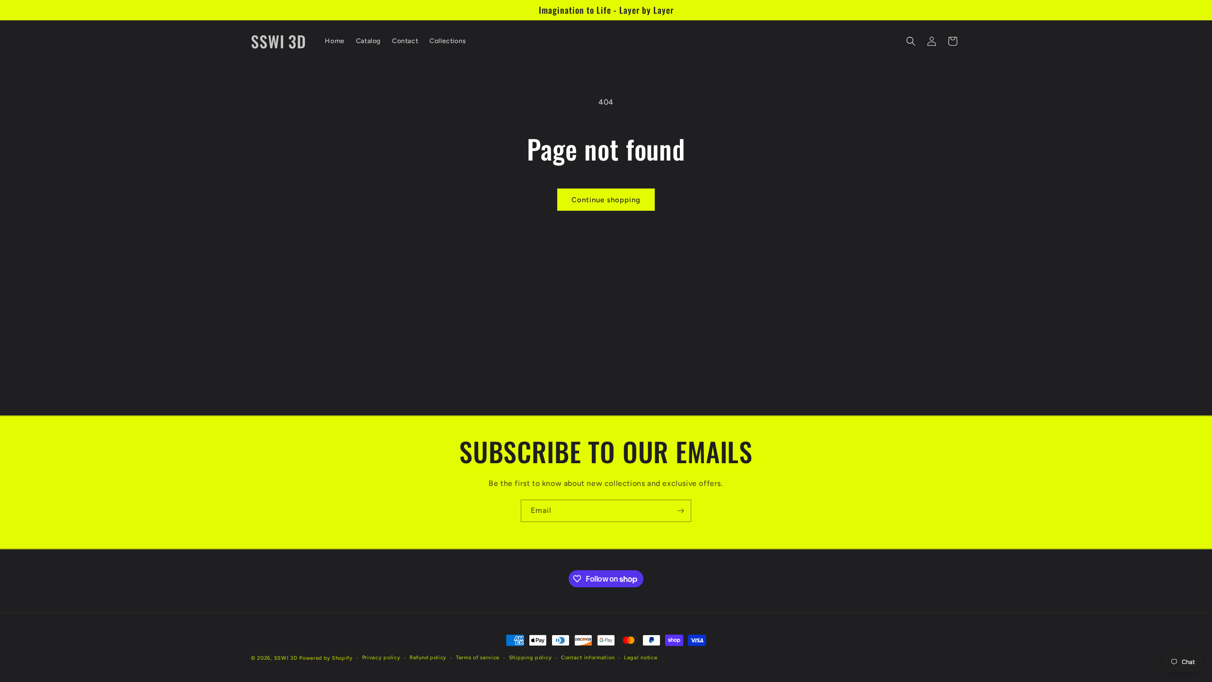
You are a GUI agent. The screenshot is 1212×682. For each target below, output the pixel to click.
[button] (910, 41)
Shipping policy (530, 658)
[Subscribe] (680, 511)
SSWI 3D (286, 658)
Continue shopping (606, 200)
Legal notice (640, 658)
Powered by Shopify (326, 658)
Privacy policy (381, 658)
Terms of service (477, 658)
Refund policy (428, 658)
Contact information (588, 658)
